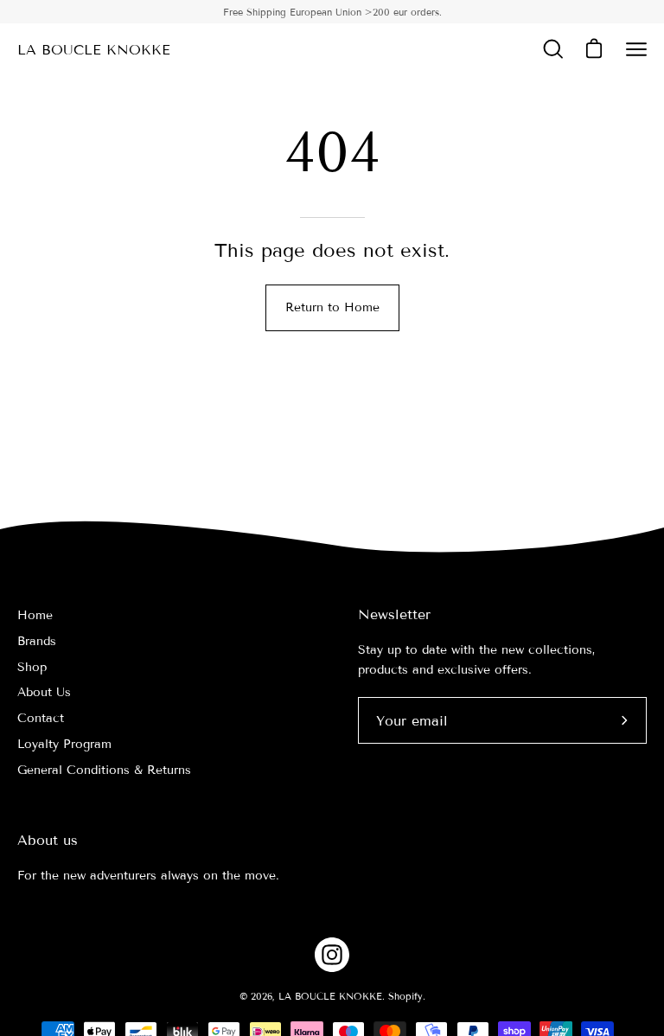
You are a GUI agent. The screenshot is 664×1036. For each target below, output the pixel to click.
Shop (32, 667)
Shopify (405, 996)
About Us (44, 692)
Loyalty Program (64, 744)
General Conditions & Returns (104, 770)
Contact (40, 718)
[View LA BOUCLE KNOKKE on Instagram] (332, 954)
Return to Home (332, 307)
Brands (36, 641)
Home (35, 615)
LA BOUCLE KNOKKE (93, 50)
